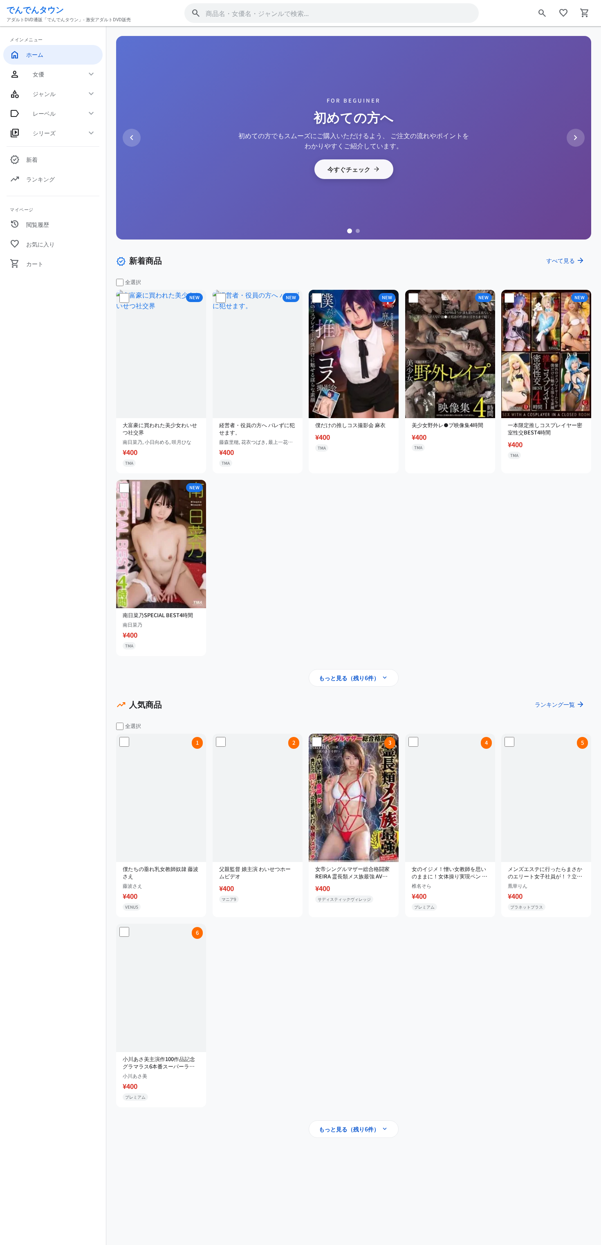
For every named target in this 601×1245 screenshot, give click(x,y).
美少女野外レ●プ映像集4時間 (447, 425)
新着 (24, 160)
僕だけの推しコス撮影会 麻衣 (350, 425)
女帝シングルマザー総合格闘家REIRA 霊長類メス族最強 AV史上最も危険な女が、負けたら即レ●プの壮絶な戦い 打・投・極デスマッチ (352, 872)
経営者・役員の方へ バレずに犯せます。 (257, 428)
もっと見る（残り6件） (353, 677)
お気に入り (32, 244)
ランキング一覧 (560, 704)
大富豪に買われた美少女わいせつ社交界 (160, 428)
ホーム (26, 54)
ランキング (32, 179)
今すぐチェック (353, 169)
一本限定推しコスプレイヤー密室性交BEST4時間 (545, 428)
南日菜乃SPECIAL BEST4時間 (158, 615)
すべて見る (565, 260)
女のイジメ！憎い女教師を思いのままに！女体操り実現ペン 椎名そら (449, 872)
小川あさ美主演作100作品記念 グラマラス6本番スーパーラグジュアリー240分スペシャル (159, 1062)
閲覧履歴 (29, 224)
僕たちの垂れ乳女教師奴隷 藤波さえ (160, 872)
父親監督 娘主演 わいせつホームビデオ (255, 872)
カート (26, 263)
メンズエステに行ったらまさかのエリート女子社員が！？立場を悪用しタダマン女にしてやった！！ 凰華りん (545, 872)
